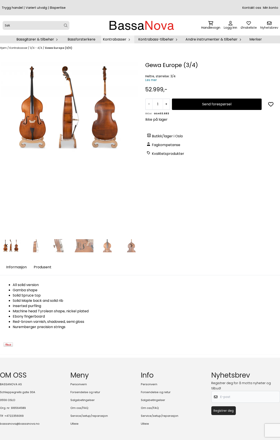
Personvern (78, 384)
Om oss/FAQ (79, 408)
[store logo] (141, 25)
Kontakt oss (251, 7)
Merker (255, 39)
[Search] (65, 25)
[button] (270, 104)
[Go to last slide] (7, 245)
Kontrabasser (18, 48)
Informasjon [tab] (16, 267)
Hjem (3, 48)
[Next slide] (131, 245)
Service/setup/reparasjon (89, 416)
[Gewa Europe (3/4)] (69, 107)
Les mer (151, 80)
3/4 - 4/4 (36, 48)
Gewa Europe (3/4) (58, 48)
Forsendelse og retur (85, 392)
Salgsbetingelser (82, 400)
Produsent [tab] (42, 267)
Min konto (270, 7)
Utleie (74, 424)
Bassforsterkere (81, 39)
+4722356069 (14, 416)
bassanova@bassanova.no (20, 424)
